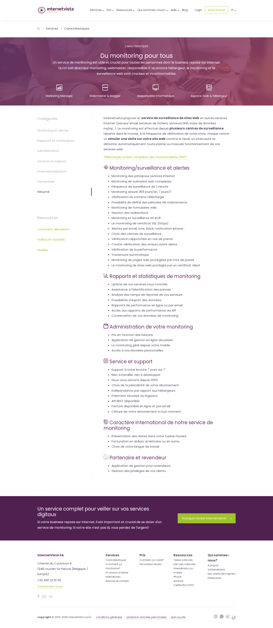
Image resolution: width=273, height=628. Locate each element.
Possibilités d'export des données (136, 300)
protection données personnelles (146, 617)
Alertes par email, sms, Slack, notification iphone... (148, 228)
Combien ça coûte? (151, 560)
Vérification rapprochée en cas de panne (142, 239)
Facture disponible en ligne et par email (141, 406)
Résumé (43, 192)
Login (198, 10)
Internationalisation (51, 171)
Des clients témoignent (221, 573)
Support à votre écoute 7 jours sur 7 (138, 369)
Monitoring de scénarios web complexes (141, 181)
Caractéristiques (76, 28)
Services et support (52, 161)
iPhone (177, 576)
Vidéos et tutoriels (51, 239)
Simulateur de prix (150, 564)
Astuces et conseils (117, 581)
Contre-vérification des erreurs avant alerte (144, 244)
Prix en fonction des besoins (132, 335)
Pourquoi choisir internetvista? (204, 518)
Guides (42, 250)
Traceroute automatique (130, 255)
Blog (185, 10)
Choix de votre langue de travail (135, 446)
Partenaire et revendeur (138, 457)
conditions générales (109, 617)
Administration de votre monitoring (151, 326)
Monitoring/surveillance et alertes (149, 168)
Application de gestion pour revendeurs (141, 466)
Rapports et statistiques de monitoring (155, 276)
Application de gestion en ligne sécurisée (142, 340)
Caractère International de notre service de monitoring (158, 425)
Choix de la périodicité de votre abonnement (145, 385)
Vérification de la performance (134, 249)
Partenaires (46, 181)
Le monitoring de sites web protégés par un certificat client (156, 265)
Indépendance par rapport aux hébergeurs (143, 390)
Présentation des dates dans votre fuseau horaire (149, 436)
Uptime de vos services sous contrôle (139, 284)
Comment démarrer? (53, 229)
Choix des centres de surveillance (136, 234)
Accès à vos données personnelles (137, 350)
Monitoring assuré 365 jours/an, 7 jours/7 (141, 192)
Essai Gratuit (216, 10)
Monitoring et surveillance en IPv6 (136, 218)
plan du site (178, 617)
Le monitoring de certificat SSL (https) (140, 223)
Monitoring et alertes (53, 130)
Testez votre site (182, 560)
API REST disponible (125, 401)
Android (178, 581)
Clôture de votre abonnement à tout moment (146, 411)
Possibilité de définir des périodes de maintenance (149, 202)
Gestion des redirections (130, 213)
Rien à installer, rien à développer (136, 375)
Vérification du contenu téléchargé (138, 197)
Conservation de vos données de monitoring (145, 316)
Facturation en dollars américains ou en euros (145, 441)
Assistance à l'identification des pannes (141, 289)
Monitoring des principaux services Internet (143, 176)
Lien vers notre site (184, 564)
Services (52, 28)
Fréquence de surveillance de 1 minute (140, 186)
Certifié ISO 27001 (183, 585)
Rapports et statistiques (55, 140)
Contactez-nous (50, 586)
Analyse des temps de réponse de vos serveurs (147, 295)
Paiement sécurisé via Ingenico (135, 396)
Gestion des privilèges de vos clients (139, 471)
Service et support (131, 361)
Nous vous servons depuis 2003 (135, 380)
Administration (48, 151)
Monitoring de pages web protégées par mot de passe (153, 260)
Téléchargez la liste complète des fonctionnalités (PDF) (145, 157)
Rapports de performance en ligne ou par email (147, 305)
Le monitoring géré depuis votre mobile (141, 345)
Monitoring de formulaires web (134, 207)
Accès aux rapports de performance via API (144, 310)
